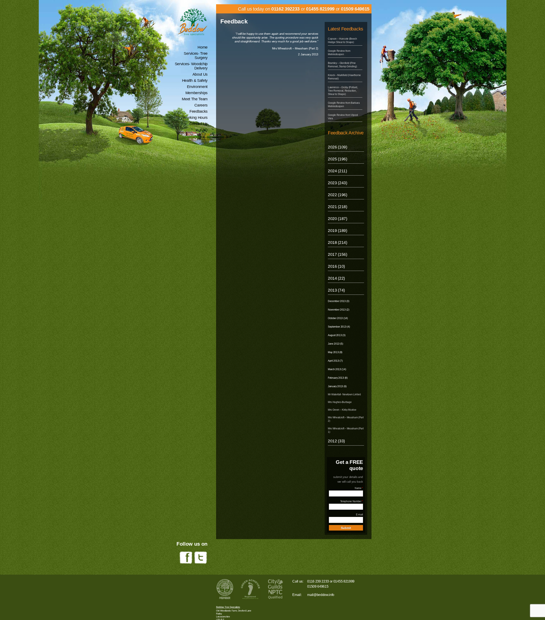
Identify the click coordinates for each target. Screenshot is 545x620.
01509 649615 (355, 9)
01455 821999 (320, 9)
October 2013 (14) (338, 318)
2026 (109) (337, 147)
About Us (200, 74)
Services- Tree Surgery (196, 55)
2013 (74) (336, 290)
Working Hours (195, 117)
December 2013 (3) (338, 301)
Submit (346, 527)
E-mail (359, 514)
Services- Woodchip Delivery (191, 66)
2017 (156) (337, 254)
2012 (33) (336, 441)
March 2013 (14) (337, 369)
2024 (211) (337, 171)
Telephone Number (351, 501)
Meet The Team (195, 99)
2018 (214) (337, 242)
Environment (197, 87)
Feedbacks (198, 111)
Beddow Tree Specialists (228, 607)
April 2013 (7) (335, 360)
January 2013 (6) (337, 386)
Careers (201, 105)
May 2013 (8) (335, 352)
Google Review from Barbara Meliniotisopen (344, 104)
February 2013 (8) (338, 377)
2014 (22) (336, 278)
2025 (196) (337, 159)
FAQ (204, 130)
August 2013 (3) (336, 335)
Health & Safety (195, 80)
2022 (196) (337, 195)
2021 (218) (337, 206)
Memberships (196, 93)
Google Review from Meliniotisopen (339, 52)
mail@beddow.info (320, 595)
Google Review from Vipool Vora (343, 117)
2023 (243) (337, 183)
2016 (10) (336, 266)
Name (359, 488)
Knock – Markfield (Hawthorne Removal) (344, 77)
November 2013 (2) (338, 309)
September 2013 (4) (339, 326)
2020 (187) (337, 218)
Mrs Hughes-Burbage (339, 402)
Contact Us (198, 124)
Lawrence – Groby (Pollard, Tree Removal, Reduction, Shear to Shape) (343, 91)
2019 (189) (337, 230)
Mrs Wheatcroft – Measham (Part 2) (345, 419)
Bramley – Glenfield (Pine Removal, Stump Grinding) (342, 65)
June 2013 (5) (335, 343)
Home (203, 47)
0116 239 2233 (318, 581)
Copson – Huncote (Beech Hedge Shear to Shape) (342, 40)
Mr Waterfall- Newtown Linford (344, 394)
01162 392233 (285, 9)
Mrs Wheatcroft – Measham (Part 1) (345, 430)
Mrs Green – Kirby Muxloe (342, 409)
